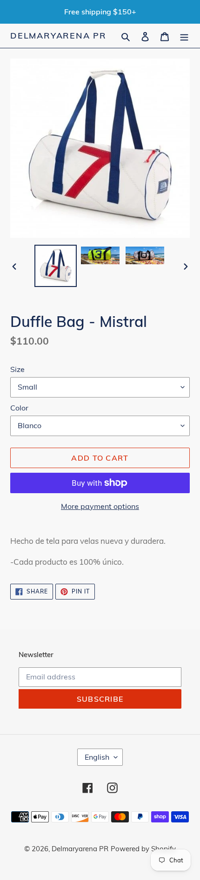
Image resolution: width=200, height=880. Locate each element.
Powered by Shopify (143, 848)
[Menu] (184, 35)
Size (17, 369)
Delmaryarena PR (58, 36)
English (97, 757)
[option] (55, 265)
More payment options (100, 506)
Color (19, 407)
